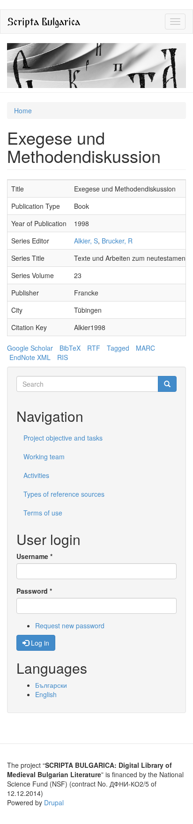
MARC (145, 348)
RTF (93, 348)
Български (51, 685)
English (46, 694)
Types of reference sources (63, 494)
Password (34, 591)
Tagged (118, 348)
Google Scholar (30, 348)
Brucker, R (117, 240)
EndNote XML (30, 357)
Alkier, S (86, 240)
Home (23, 110)
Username (34, 556)
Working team (44, 456)
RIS (62, 357)
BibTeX (70, 348)
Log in (39, 642)
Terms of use (42, 512)
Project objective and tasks (63, 437)
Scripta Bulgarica (43, 21)
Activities (36, 475)
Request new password (69, 625)
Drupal (54, 802)
